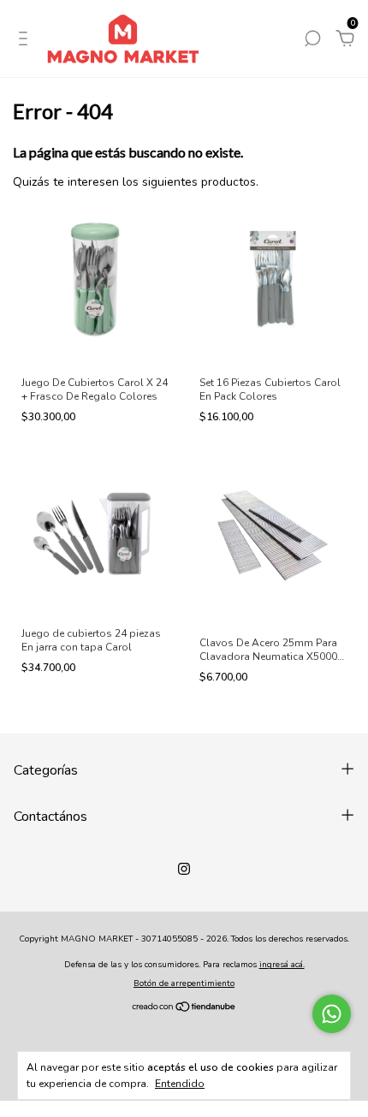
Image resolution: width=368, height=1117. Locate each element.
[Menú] (26, 40)
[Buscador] (312, 40)
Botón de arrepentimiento (184, 983)
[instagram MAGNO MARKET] (184, 869)
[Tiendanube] (184, 1009)
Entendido (180, 1083)
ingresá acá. (282, 965)
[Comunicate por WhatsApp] (331, 1014)
